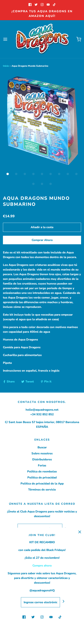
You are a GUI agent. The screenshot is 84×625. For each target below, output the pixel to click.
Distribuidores (42, 459)
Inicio (6, 65)
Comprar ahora (42, 240)
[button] (42, 122)
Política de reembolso (42, 471)
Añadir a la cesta (42, 227)
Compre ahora (42, 565)
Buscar (42, 447)
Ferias (42, 465)
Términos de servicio (42, 489)
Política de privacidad (42, 477)
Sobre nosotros (42, 453)
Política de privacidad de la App (42, 483)
